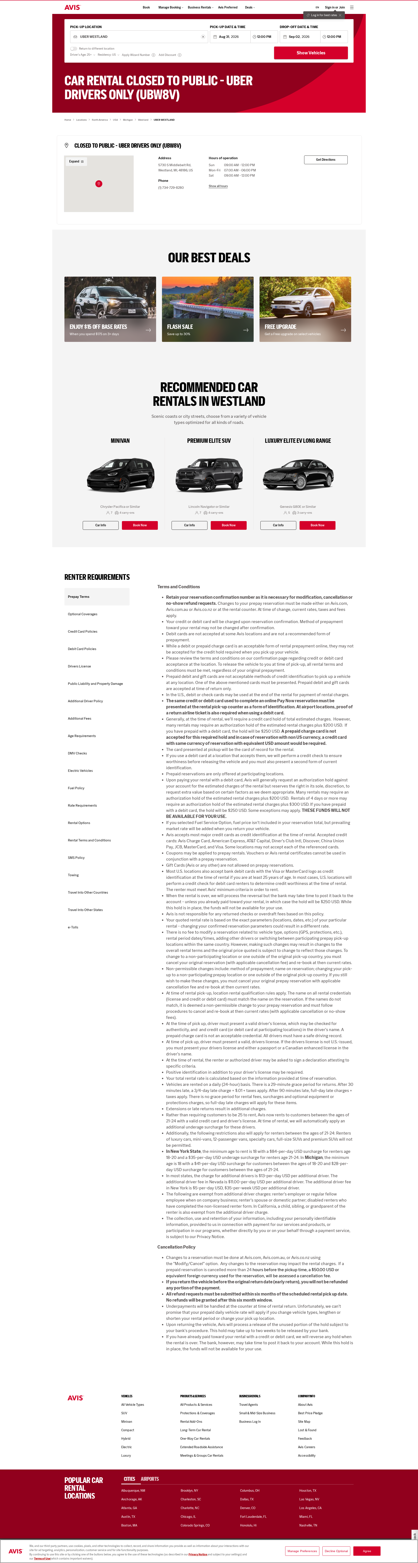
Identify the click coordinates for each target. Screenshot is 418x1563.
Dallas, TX (247, 1499)
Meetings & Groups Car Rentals (201, 1456)
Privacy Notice (198, 1554)
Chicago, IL (188, 1517)
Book (146, 7)
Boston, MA (129, 1525)
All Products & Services (196, 1405)
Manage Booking (169, 7)
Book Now (140, 525)
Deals (249, 7)
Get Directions (325, 160)
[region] (209, 1551)
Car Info (100, 525)
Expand (74, 161)
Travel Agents (248, 1405)
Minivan (126, 1422)
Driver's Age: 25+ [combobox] (81, 55)
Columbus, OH (250, 1491)
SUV (124, 1413)
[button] (98, 183)
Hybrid (125, 1439)
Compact (127, 1430)
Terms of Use (42, 1558)
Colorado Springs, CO (195, 1525)
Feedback (305, 1439)
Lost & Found (307, 1430)
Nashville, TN (308, 1525)
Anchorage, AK (131, 1499)
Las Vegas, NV (309, 1499)
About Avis (305, 1405)
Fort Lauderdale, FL (253, 1517)
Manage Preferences (302, 1551)
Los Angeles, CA (310, 1508)
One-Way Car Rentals (195, 1439)
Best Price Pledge (310, 1413)
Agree (367, 1551)
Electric (126, 1447)
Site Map (304, 1422)
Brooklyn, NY (189, 1491)
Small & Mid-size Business (257, 1413)
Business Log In (250, 1422)
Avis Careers (306, 1447)
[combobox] (139, 37)
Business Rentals (199, 7)
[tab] (131, 1479)
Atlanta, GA (129, 1508)
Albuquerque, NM (133, 1491)
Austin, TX (128, 1517)
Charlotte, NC (190, 1508)
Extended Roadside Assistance (201, 1447)
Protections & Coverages (197, 1413)
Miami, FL (305, 1517)
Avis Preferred (228, 7)
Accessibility (306, 1456)
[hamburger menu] (352, 7)
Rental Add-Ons (191, 1422)
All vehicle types (132, 1405)
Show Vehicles (311, 52)
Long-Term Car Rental (195, 1430)
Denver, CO (247, 1508)
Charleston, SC (191, 1499)
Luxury (126, 1456)
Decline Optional (336, 1551)
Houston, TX (307, 1491)
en (317, 7)
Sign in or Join (335, 7)
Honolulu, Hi (248, 1525)
